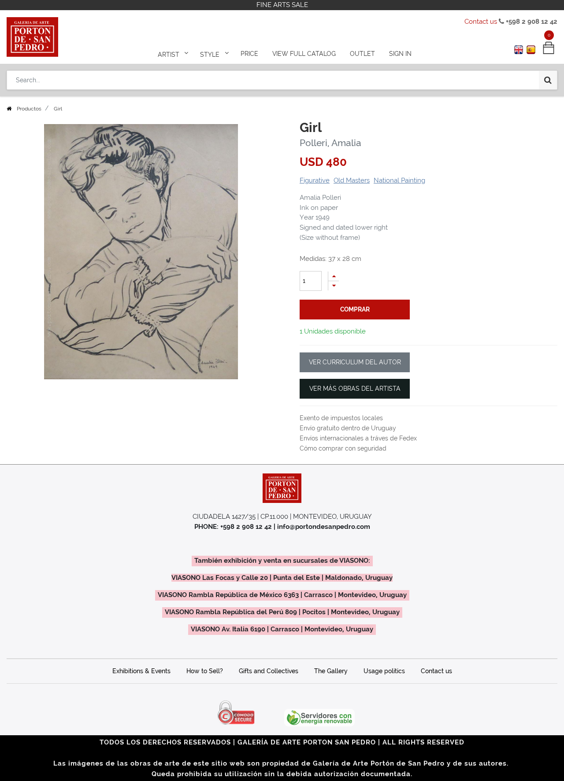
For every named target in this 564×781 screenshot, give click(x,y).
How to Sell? (204, 671)
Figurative (315, 180)
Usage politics (384, 671)
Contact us (480, 22)
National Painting (399, 180)
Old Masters (352, 180)
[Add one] (333, 276)
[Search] (548, 80)
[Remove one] (333, 285)
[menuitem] (249, 53)
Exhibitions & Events (141, 671)
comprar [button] (355, 309)
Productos (29, 109)
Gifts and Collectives (268, 671)
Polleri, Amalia (330, 142)
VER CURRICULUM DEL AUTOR (355, 362)
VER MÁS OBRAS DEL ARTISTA (355, 388)
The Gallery (331, 671)
